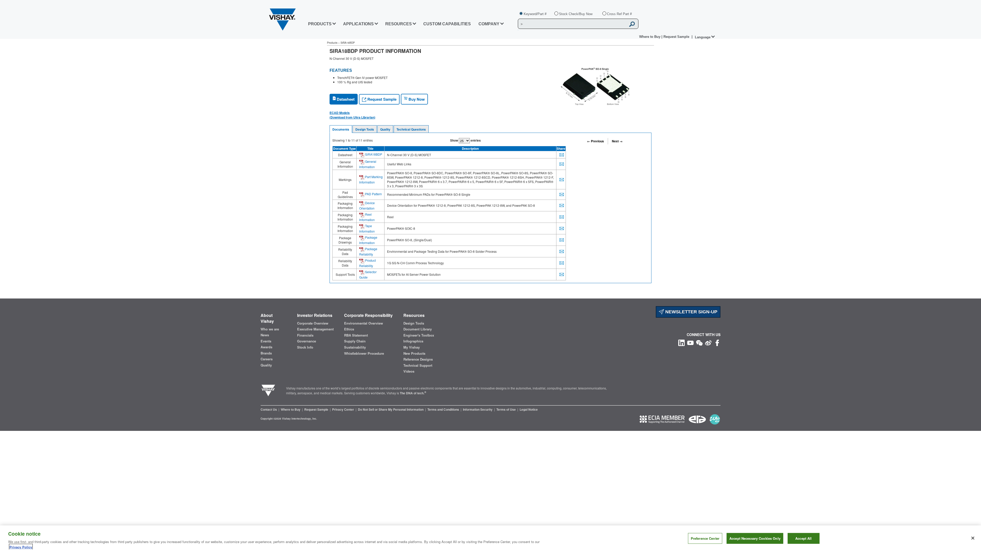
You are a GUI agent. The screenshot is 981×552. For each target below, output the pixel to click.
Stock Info (305, 347)
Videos (408, 371)
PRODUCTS (320, 24)
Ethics (349, 329)
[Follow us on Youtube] (690, 342)
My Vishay (411, 347)
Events (266, 341)
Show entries (465, 140)
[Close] (972, 538)
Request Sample (381, 99)
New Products (414, 353)
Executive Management (315, 329)
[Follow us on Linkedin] (681, 342)
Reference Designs (418, 359)
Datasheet (345, 99)
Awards (266, 347)
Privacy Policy (20, 546)
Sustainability (355, 347)
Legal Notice (529, 409)
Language (702, 37)
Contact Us (269, 409)
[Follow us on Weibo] (708, 342)
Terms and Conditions (443, 409)
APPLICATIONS (358, 24)
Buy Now (416, 99)
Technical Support (417, 365)
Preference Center (705, 538)
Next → (617, 141)
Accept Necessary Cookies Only (754, 538)
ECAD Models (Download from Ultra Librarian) (352, 115)
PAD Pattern (373, 194)
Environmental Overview (363, 323)
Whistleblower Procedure (364, 353)
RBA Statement (356, 335)
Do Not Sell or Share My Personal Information (391, 409)
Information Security (478, 409)
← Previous (595, 141)
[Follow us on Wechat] (699, 342)
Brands (266, 353)
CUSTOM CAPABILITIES (447, 24)
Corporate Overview (312, 323)
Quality (385, 129)
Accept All (803, 538)
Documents (340, 129)
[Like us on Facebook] (717, 342)
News (265, 335)
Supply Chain (355, 341)
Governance (306, 341)
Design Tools (364, 129)
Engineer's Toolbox (418, 335)
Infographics (413, 341)
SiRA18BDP (373, 154)
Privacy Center (343, 409)
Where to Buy (650, 37)
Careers (267, 359)
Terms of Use (506, 409)
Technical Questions (411, 129)
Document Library (417, 329)
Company (488, 24)
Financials (305, 335)
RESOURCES (398, 24)
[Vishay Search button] (632, 24)
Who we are (270, 329)
